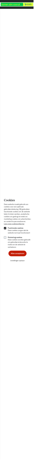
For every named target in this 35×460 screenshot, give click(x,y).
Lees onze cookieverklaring (14, 224)
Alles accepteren (17, 253)
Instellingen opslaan (17, 261)
